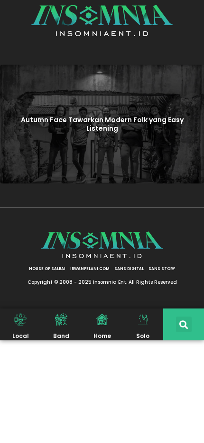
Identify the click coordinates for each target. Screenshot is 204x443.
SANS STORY (161, 268)
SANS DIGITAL (129, 268)
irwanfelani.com (90, 268)
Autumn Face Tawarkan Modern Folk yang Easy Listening (102, 124)
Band (61, 336)
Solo (142, 336)
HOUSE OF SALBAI (47, 268)
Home (102, 336)
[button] (184, 324)
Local (20, 336)
